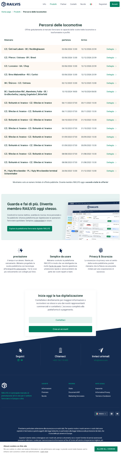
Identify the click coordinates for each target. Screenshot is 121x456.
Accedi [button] (115, 4)
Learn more (44, 452)
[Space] (10, 4)
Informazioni (46, 388)
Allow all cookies (106, 449)
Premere (45, 392)
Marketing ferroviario (76, 396)
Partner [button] (63, 4)
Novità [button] (83, 4)
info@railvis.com (101, 360)
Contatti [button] (73, 4)
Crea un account (60, 329)
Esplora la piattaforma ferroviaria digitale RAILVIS (29, 228)
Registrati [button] (103, 4)
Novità (44, 396)
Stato (71, 388)
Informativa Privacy (102, 392)
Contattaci (60, 320)
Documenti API (74, 392)
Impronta (98, 388)
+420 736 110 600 (60, 360)
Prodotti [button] (53, 4)
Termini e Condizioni (103, 396)
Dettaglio (111, 49)
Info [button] (44, 4)
